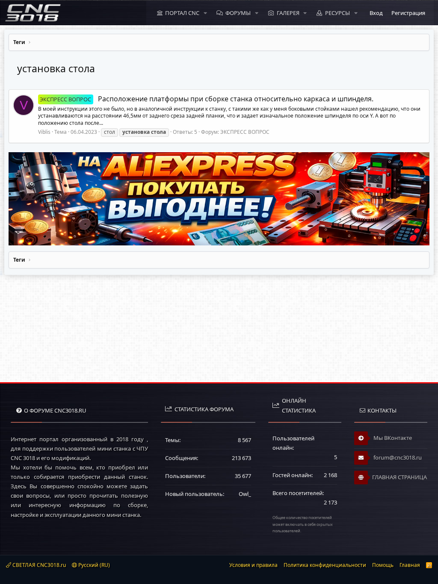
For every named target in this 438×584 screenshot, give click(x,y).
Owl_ (245, 494)
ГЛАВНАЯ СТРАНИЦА (399, 477)
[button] (205, 12)
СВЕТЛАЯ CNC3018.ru (38, 565)
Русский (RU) (93, 565)
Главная (410, 565)
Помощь (383, 565)
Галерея (288, 13)
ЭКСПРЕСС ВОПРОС (244, 132)
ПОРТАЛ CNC (182, 13)
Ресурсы (337, 13)
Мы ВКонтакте (392, 438)
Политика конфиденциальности (325, 565)
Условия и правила (253, 565)
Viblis (44, 132)
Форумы (238, 13)
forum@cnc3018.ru (397, 457)
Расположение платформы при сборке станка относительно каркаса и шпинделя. (206, 98)
